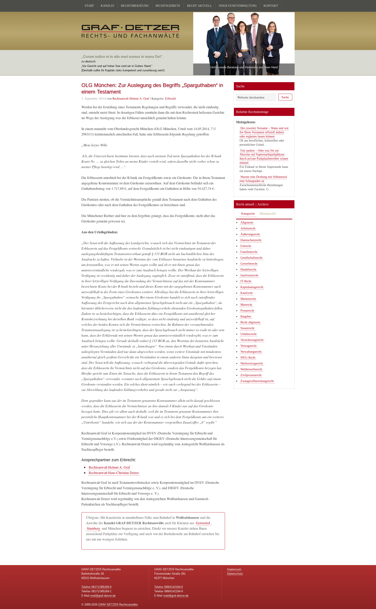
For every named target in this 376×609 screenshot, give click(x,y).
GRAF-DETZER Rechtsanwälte (118, 604)
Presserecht (247, 310)
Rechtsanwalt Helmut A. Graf (109, 467)
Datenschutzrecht (250, 240)
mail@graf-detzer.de (103, 595)
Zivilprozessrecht (251, 375)
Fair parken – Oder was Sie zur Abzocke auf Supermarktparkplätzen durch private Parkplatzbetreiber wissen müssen (264, 157)
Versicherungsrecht (252, 340)
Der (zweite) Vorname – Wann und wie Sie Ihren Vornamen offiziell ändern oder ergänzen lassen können (264, 132)
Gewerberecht (248, 263)
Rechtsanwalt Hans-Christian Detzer (114, 472)
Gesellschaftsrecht (251, 257)
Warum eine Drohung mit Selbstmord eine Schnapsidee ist (263, 179)
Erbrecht (170, 98)
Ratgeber (245, 316)
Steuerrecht (247, 328)
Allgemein (246, 222)
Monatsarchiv (268, 213)
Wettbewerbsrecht (251, 369)
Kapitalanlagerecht (251, 287)
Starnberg (93, 528)
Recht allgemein (250, 322)
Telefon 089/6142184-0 (168, 587)
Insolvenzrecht (249, 275)
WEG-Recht (247, 357)
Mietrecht (246, 304)
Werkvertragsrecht (251, 363)
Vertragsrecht (248, 345)
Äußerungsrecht (250, 234)
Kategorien (248, 213)
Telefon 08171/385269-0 (96, 587)
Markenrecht (248, 298)
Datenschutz (235, 573)
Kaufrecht (246, 293)
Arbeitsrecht (247, 228)
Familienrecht (248, 252)
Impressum (234, 569)
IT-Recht (245, 281)
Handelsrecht (248, 269)
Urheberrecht (248, 334)
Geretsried (203, 523)
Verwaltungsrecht (251, 351)
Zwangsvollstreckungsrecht (257, 381)
